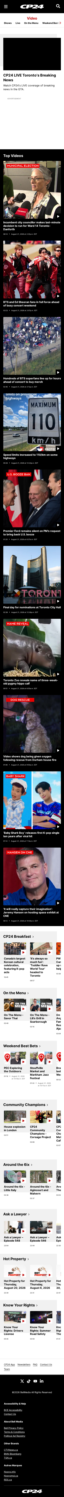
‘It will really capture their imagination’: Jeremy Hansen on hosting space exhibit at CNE (31, 912)
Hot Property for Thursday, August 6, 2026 (40, 1284)
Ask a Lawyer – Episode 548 (13, 1239)
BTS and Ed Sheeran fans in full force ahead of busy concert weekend (31, 303)
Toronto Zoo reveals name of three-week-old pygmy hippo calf (30, 682)
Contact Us (46, 1364)
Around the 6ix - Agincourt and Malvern (40, 1190)
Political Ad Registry (14, 1435)
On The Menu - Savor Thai (13, 1016)
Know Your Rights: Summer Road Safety (40, 1331)
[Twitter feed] (22, 1381)
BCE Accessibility (13, 1410)
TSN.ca (8, 1457)
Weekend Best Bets (53, 23)
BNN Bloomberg (12, 1453)
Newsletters (24, 1364)
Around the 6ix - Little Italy (14, 1188)
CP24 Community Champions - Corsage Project (40, 1132)
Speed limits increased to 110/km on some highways (30, 456)
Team (7, 1369)
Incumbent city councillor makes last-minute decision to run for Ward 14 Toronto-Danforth (31, 226)
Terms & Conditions (14, 1432)
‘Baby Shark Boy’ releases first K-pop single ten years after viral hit (31, 834)
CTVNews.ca (11, 1449)
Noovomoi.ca (11, 1475)
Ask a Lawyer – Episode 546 (39, 1239)
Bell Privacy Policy (13, 1428)
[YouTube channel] (35, 1381)
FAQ (35, 1364)
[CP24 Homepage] (32, 6)
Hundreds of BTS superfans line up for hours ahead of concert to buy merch (32, 380)
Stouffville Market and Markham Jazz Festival (39, 1073)
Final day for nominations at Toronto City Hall (32, 607)
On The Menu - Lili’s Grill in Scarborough (40, 1018)
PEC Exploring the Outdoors (13, 1069)
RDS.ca (8, 1479)
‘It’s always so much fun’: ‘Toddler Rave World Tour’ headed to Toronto (39, 967)
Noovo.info (10, 1471)
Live (18, 23)
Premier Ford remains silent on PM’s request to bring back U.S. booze (31, 532)
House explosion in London (14, 1128)
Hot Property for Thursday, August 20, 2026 (15, 1284)
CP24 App (9, 1364)
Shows (8, 23)
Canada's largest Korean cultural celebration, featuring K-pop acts (14, 965)
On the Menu (31, 23)
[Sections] (6, 6)
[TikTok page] (29, 1381)
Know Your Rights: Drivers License (13, 1331)
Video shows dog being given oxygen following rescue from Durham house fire (29, 758)
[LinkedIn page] (42, 1381)
